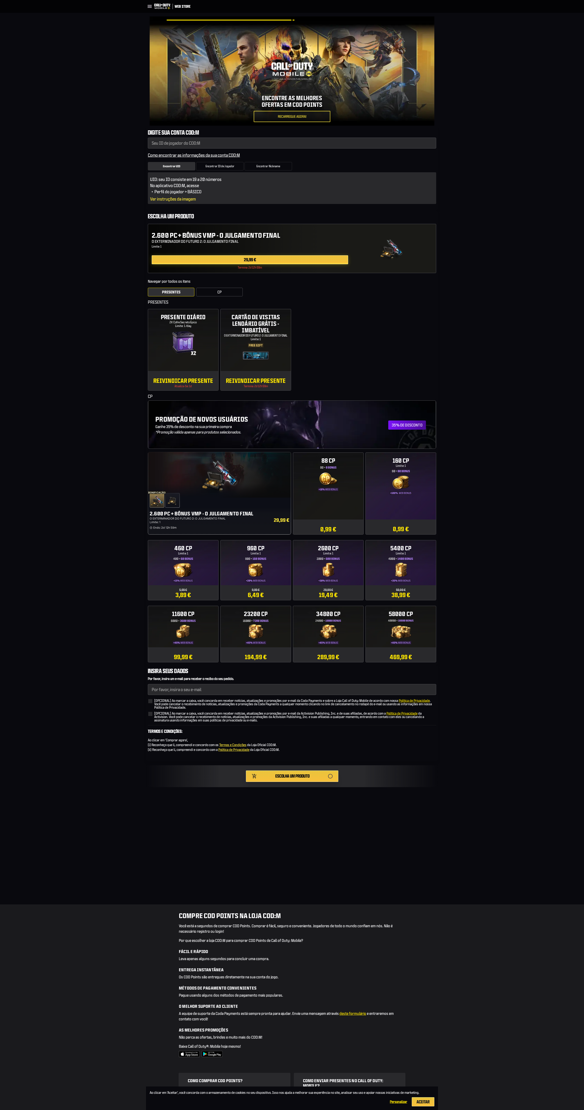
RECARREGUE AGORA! (292, 116)
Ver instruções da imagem (173, 199)
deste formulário (352, 1013)
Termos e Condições (232, 745)
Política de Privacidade (414, 700)
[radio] (292, 247)
